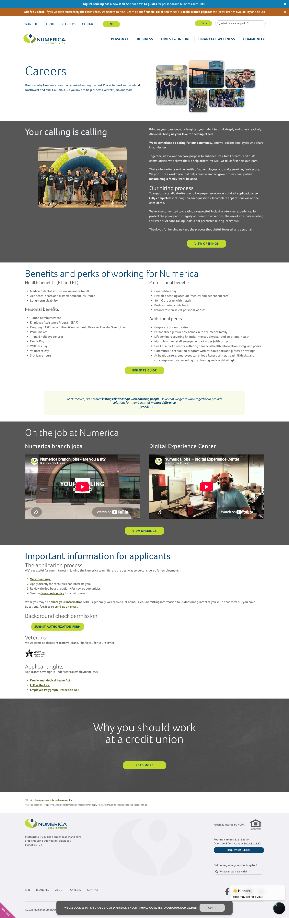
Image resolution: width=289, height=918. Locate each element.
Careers (69, 24)
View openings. (40, 579)
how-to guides (147, 4)
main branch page (195, 12)
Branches (31, 24)
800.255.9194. (33, 844)
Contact (89, 24)
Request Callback (238, 850)
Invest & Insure (175, 39)
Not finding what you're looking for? (235, 865)
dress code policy (52, 593)
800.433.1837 (252, 843)
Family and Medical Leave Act (50, 680)
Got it (212, 907)
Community (254, 39)
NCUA (241, 824)
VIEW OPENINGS (206, 243)
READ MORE (144, 765)
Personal (120, 39)
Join (111, 24)
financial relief (153, 12)
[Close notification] (285, 4)
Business (145, 39)
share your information (67, 602)
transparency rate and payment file (53, 800)
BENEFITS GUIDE (144, 370)
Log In (203, 23)
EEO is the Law (40, 685)
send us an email (66, 606)
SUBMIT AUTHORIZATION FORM (57, 626)
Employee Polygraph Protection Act (54, 690)
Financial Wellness (216, 39)
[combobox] (240, 23)
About (51, 24)
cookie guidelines (184, 907)
